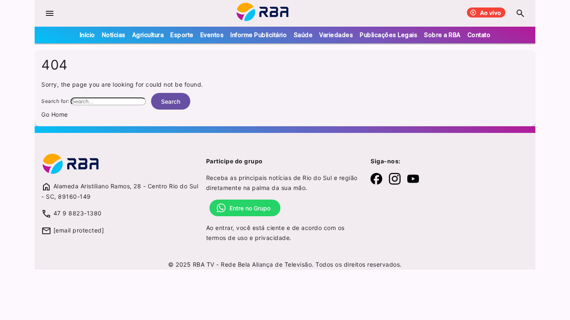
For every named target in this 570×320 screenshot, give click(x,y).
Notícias (114, 34)
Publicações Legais (388, 34)
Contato (479, 34)
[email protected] (78, 230)
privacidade (272, 237)
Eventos (212, 34)
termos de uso (227, 237)
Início (87, 34)
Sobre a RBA (442, 34)
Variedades (336, 34)
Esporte (182, 34)
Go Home (54, 114)
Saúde (303, 34)
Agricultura (148, 34)
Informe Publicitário (258, 34)
